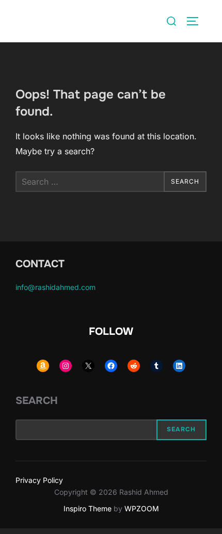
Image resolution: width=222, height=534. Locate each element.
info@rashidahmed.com (55, 287)
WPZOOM (141, 508)
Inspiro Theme (88, 508)
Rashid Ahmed (56, 20)
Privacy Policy (39, 480)
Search (36, 400)
